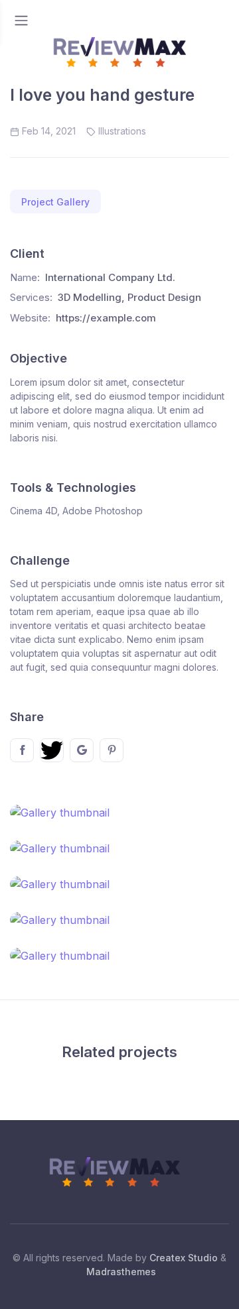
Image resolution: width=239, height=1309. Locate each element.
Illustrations (122, 131)
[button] (55, 202)
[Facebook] (22, 750)
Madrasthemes (121, 1271)
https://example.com (106, 318)
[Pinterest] (111, 750)
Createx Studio (183, 1257)
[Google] (82, 750)
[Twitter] (52, 750)
